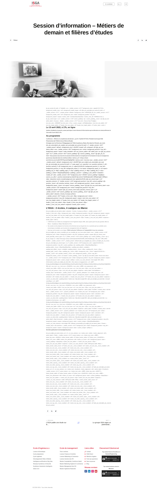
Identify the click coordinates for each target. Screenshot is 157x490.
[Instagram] (92, 471)
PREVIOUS (50, 420)
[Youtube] (96, 471)
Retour (15, 40)
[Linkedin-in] (89, 471)
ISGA (39, 487)
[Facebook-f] (86, 471)
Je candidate (109, 4)
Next (107, 420)
